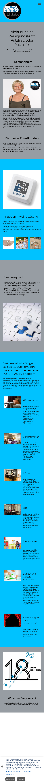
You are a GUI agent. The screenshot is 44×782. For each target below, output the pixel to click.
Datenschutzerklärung (13, 771)
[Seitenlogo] (12, 11)
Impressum (27, 771)
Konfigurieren (10, 774)
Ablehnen (21, 779)
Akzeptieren (10, 779)
